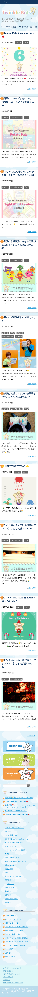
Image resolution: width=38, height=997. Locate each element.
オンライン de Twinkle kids (15, 945)
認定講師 (20, 333)
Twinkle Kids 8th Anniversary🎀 (16, 801)
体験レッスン (9, 865)
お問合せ (8, 953)
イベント (10, 884)
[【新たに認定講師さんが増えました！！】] (19, 366)
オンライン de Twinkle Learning (16, 839)
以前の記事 (31, 736)
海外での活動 (9, 887)
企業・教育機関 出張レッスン (15, 861)
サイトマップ (10, 956)
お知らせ (18, 42)
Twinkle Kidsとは (11, 915)
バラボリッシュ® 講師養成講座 (16, 938)
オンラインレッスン (12, 846)
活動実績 (8, 880)
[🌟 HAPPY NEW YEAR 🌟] (19, 503)
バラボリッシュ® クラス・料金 (16, 942)
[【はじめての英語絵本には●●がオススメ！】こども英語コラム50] (19, 217)
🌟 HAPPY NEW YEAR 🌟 (15, 466)
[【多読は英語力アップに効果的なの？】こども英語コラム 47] (19, 439)
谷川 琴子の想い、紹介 (11, 974)
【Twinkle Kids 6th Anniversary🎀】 (18, 814)
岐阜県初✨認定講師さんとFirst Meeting (19, 798)
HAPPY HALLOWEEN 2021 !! (16, 811)
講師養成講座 (8, 971)
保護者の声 (9, 869)
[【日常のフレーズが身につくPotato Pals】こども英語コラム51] (19, 147)
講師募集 (19, 336)
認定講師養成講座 (8, 336)
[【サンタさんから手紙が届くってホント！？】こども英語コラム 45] (19, 709)
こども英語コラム (16, 117)
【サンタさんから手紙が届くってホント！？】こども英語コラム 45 (19, 663)
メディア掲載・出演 (12, 857)
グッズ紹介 (9, 949)
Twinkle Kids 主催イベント (14, 828)
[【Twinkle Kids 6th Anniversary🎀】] (19, 74)
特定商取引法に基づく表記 (13, 983)
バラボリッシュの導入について (16, 927)
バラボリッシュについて (12, 968)
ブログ (26, 42)
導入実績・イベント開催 (14, 930)
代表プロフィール (11, 923)
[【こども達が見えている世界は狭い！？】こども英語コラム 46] (19, 570)
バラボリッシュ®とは (13, 919)
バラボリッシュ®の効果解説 (15, 850)
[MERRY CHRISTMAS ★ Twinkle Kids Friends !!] (19, 638)
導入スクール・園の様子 (13, 876)
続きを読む (32, 89)
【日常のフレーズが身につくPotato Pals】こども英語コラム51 (18, 101)
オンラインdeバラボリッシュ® (16, 843)
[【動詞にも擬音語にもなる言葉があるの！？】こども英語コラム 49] (19, 290)
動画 (6, 872)
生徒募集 (8, 891)
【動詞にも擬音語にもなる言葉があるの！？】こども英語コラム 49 (19, 244)
